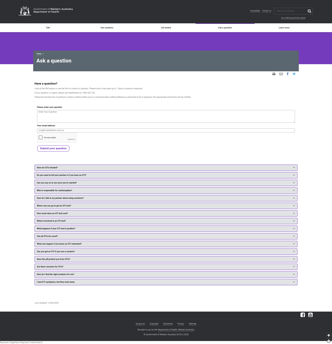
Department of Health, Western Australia (176, 329)
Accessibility (255, 10)
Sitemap (192, 323)
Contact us (266, 10)
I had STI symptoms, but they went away (56, 282)
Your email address (46, 125)
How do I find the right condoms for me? (55, 274)
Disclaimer (168, 323)
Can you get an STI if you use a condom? (56, 251)
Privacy (180, 323)
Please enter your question (49, 107)
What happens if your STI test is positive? (56, 228)
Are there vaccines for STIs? (50, 266)
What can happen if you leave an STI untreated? (59, 243)
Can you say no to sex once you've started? (57, 182)
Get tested (166, 28)
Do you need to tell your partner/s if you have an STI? (61, 175)
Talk (48, 28)
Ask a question (225, 28)
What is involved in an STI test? (51, 221)
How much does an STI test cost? (52, 213)
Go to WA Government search (293, 18)
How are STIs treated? (47, 167)
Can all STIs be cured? (47, 236)
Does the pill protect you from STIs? (53, 259)
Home (39, 53)
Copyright (154, 323)
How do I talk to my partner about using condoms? (60, 198)
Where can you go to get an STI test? (54, 205)
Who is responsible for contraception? (54, 190)
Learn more (284, 28)
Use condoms (107, 28)
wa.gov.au (140, 323)
